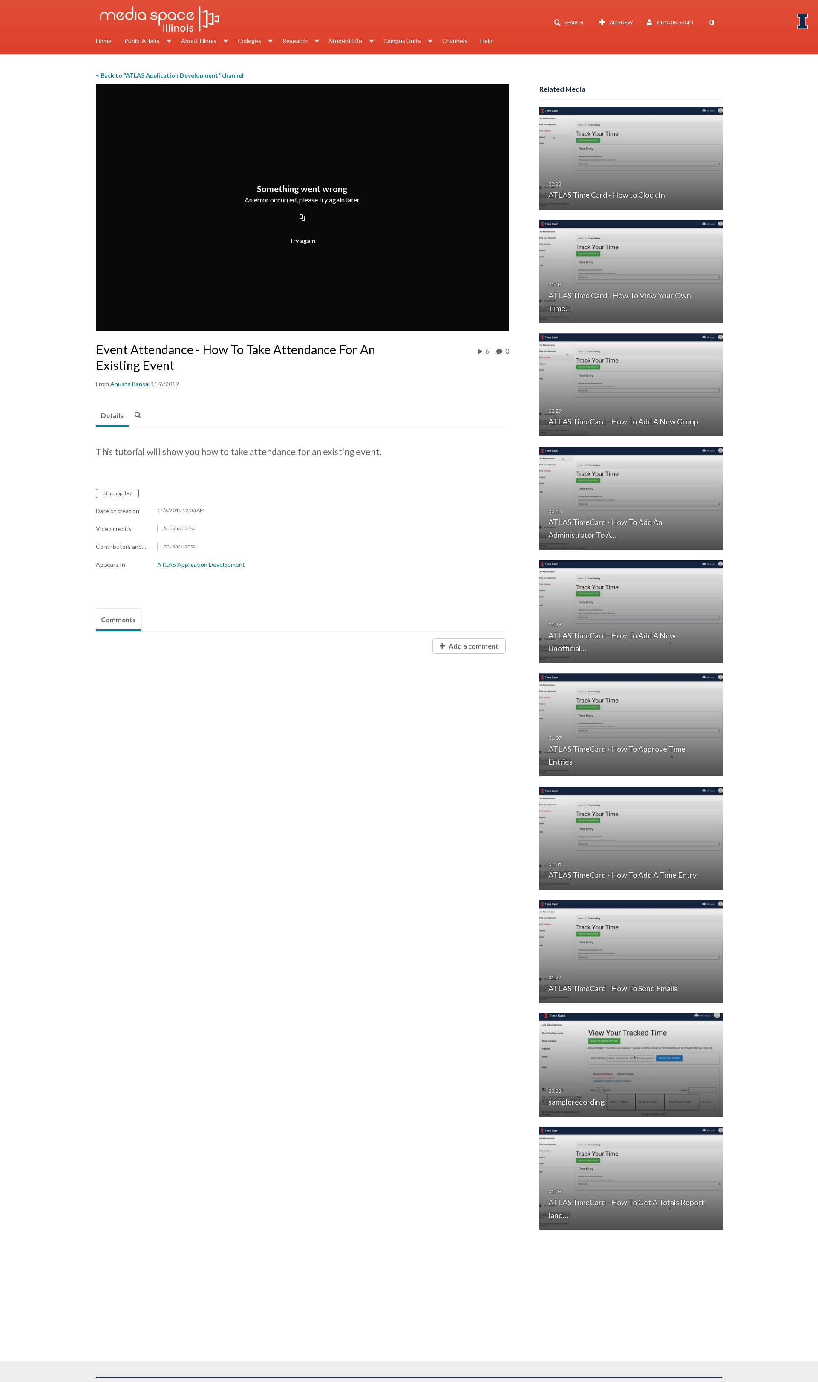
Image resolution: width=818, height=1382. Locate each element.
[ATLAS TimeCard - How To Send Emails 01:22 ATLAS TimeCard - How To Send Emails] (631, 951)
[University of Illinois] (802, 21)
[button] (568, 22)
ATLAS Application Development (201, 564)
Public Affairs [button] (142, 40)
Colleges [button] (249, 40)
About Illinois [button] (198, 40)
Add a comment (472, 646)
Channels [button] (454, 40)
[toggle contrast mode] (711, 22)
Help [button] (486, 40)
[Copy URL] (302, 218)
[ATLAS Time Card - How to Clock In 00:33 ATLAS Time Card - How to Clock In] (631, 157)
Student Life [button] (345, 40)
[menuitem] (110, 42)
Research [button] (295, 40)
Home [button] (104, 40)
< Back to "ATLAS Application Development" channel (170, 75)
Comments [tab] (118, 619)
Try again (302, 240)
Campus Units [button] (402, 40)
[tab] (112, 416)
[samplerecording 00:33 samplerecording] (631, 1064)
